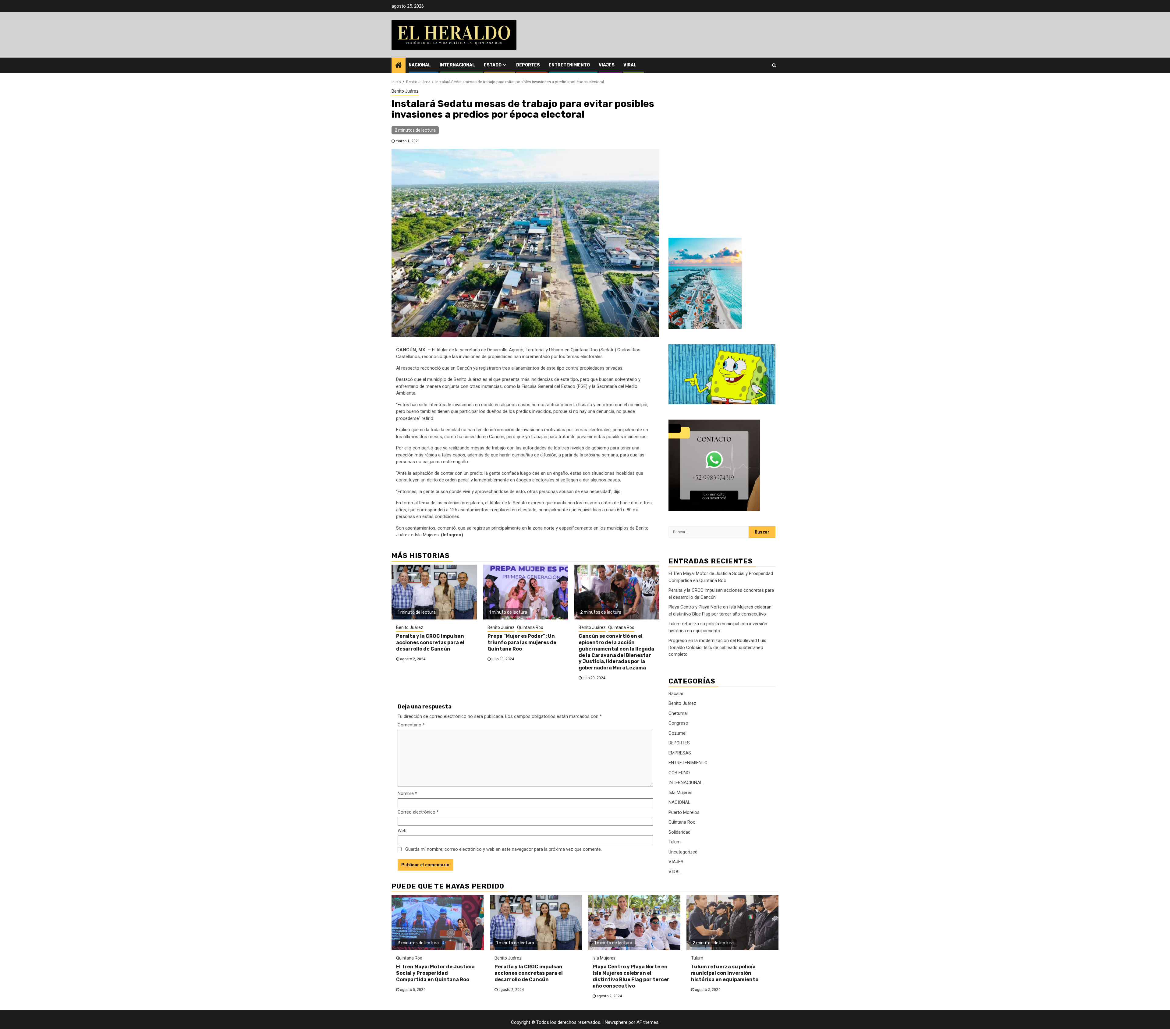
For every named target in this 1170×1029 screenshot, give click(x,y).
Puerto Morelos (684, 812)
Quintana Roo (530, 627)
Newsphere (616, 1022)
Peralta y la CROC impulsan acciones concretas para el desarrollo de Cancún (430, 642)
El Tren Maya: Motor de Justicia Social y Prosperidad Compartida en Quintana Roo (435, 973)
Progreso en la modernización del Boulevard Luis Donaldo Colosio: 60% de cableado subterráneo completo (717, 647)
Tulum (674, 842)
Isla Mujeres (680, 792)
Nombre (407, 793)
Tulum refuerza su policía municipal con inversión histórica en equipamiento (724, 973)
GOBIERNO (679, 772)
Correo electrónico (418, 812)
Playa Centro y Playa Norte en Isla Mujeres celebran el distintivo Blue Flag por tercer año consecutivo (631, 976)
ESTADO (493, 65)
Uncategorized (682, 852)
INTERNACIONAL (457, 65)
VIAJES (607, 65)
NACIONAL (420, 65)
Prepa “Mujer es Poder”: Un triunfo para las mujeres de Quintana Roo (522, 642)
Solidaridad (679, 832)
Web (402, 830)
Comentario (411, 725)
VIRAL (629, 65)
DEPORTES (528, 65)
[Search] (774, 65)
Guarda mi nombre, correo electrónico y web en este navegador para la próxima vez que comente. (503, 849)
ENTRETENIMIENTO (569, 65)
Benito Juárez (405, 91)
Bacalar (675, 693)
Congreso (678, 723)
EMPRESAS (679, 753)
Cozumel (677, 733)
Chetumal (678, 713)
